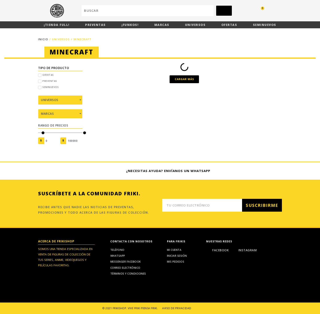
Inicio (43, 39)
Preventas (95, 25)
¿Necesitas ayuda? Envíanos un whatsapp (168, 171)
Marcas (161, 25)
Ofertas (229, 25)
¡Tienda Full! (56, 25)
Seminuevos (264, 25)
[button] (184, 79)
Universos (195, 25)
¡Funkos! (129, 25)
